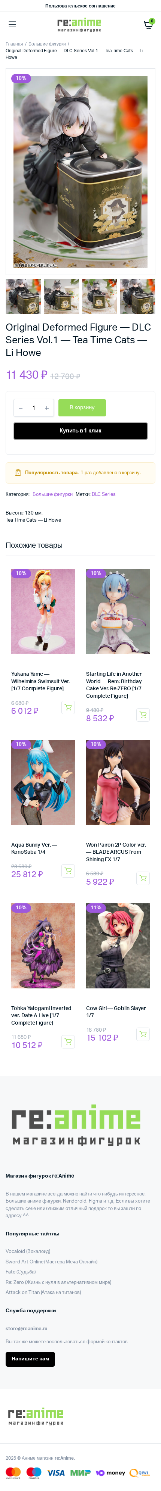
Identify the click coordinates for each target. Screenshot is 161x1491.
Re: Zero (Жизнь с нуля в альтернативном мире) (58, 1282)
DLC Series (104, 494)
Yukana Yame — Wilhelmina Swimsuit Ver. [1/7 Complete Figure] (40, 681)
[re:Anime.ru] (80, 24)
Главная (14, 44)
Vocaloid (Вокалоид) (28, 1251)
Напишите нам (30, 1359)
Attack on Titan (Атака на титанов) (43, 1292)
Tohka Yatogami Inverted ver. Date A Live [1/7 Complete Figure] (41, 1016)
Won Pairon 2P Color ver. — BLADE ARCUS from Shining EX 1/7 (116, 852)
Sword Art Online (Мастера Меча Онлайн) (51, 1262)
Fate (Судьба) (21, 1272)
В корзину (68, 707)
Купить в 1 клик (81, 431)
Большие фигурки (47, 44)
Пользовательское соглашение (80, 6)
